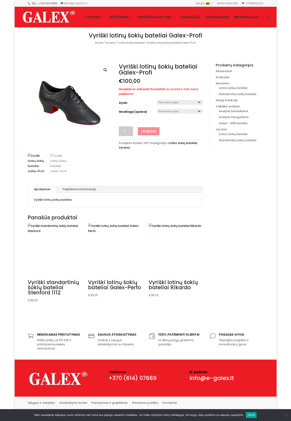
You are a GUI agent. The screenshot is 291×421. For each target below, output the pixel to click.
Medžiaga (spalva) (133, 112)
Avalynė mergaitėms (234, 117)
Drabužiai (190, 17)
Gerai (251, 414)
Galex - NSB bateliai (233, 123)
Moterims (119, 17)
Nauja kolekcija (227, 100)
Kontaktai (170, 403)
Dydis (123, 103)
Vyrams (92, 17)
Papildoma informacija (79, 189)
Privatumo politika (145, 403)
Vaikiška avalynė (154, 17)
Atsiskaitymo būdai (73, 403)
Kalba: (201, 3)
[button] (105, 70)
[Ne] (286, 415)
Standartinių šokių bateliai (237, 94)
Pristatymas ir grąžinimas (109, 403)
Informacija (246, 17)
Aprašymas (42, 189)
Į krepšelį (148, 131)
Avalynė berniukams (233, 111)
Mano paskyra (227, 3)
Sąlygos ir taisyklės (41, 403)
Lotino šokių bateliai (131, 43)
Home (99, 43)
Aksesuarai (217, 17)
